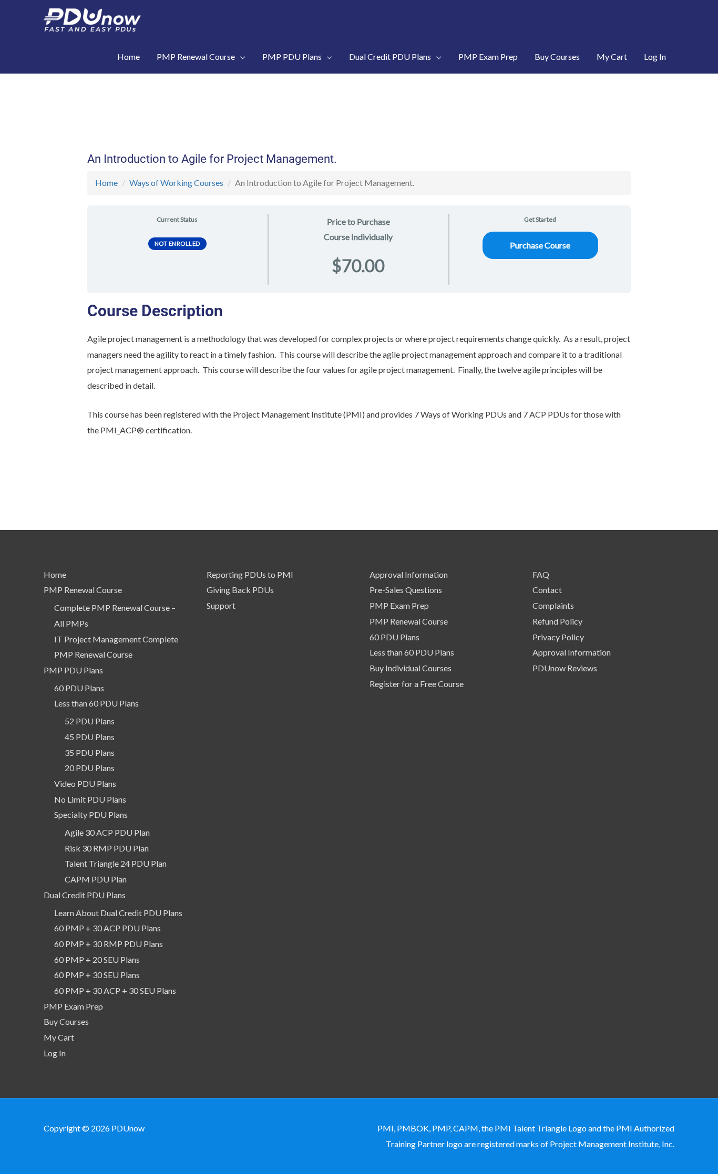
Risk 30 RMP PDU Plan (107, 848)
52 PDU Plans (90, 721)
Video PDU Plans (85, 783)
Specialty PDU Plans (91, 814)
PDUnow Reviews (564, 668)
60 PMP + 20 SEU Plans (97, 959)
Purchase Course (540, 245)
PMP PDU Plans (73, 670)
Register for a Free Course (417, 684)
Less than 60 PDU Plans (96, 703)
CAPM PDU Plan (96, 879)
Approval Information (409, 574)
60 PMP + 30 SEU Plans (97, 975)
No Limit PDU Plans (90, 799)
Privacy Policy (558, 637)
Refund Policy (557, 621)
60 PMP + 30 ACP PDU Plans (107, 928)
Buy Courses (66, 1021)
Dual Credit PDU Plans (85, 895)
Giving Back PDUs (240, 590)
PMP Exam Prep (73, 1006)
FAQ (540, 574)
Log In (55, 1053)
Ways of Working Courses (176, 183)
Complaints (553, 605)
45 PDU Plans (90, 737)
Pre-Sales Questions (406, 590)
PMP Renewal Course (83, 590)
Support (221, 605)
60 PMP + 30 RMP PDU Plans (108, 944)
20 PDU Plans (90, 768)
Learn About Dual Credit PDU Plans (118, 913)
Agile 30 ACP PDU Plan (107, 832)
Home (106, 183)
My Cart (59, 1037)
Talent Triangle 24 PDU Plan (116, 863)
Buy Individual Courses (411, 668)
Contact (547, 590)
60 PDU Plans (79, 688)
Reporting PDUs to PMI (250, 574)
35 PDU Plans (90, 752)
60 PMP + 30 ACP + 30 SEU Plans (115, 990)
